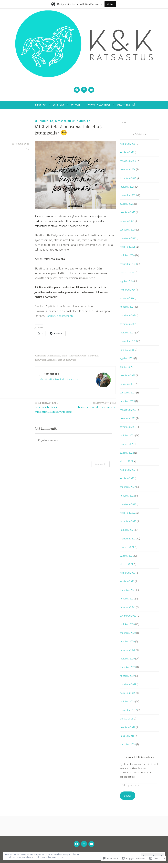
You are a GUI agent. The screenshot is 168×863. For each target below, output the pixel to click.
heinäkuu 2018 (127, 727)
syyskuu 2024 (127, 281)
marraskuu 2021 (128, 538)
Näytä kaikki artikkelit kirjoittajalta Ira (59, 379)
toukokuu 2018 (128, 744)
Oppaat (75, 104)
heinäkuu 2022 (127, 469)
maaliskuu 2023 (128, 409)
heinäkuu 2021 (127, 572)
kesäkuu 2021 (127, 581)
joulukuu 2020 (127, 624)
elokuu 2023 (126, 366)
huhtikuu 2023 (127, 401)
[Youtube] (91, 89)
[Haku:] (139, 122)
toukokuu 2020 (128, 632)
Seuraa (128, 795)
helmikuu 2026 (128, 169)
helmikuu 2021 (128, 607)
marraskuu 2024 (128, 264)
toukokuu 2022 (128, 486)
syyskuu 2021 (127, 555)
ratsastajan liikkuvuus (64, 360)
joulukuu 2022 (127, 435)
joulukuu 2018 (127, 701)
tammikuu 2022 (128, 521)
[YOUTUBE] (91, 844)
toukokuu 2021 (128, 590)
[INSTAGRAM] (84, 844)
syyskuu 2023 (127, 358)
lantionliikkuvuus (77, 355)
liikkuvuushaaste (43, 360)
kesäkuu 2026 (127, 152)
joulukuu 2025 (127, 186)
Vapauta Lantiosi (98, 104)
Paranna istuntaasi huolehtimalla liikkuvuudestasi (53, 407)
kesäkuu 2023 (127, 384)
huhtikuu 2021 (127, 598)
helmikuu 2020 (128, 650)
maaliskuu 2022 (128, 504)
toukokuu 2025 (128, 229)
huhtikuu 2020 (127, 641)
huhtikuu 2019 (127, 675)
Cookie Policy (57, 857)
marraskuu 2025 (128, 195)
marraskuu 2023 (128, 341)
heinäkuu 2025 (127, 212)
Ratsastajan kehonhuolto (72, 121)
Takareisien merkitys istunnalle (97, 405)
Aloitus (110, 4)
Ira (27, 149)
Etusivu (40, 104)
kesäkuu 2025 (127, 221)
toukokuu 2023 (128, 392)
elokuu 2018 (126, 718)
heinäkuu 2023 (127, 375)
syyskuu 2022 (127, 452)
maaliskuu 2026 (128, 160)
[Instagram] (84, 89)
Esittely (58, 104)
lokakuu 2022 (127, 444)
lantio (64, 355)
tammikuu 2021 (128, 615)
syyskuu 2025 (127, 203)
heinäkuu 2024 (127, 289)
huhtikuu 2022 (127, 495)
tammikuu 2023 (128, 426)
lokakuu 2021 (127, 547)
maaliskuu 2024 (128, 315)
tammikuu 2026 (128, 178)
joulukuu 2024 (127, 255)
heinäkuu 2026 (127, 143)
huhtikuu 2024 (127, 306)
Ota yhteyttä (126, 104)
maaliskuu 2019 (128, 684)
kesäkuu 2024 (127, 298)
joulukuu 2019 (127, 658)
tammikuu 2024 (128, 324)
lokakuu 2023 (127, 349)
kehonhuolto (44, 121)
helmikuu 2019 (128, 692)
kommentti (100, 464)
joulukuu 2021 (127, 529)
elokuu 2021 (126, 564)
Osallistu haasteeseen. (59, 316)
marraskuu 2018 (128, 710)
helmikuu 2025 (128, 246)
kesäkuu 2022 (127, 478)
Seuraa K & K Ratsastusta (139, 757)
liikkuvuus (93, 355)
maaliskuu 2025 (128, 238)
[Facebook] (76, 89)
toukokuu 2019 (128, 667)
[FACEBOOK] (76, 844)
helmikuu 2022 (128, 512)
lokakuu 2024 (127, 272)
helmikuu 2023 (128, 418)
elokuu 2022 (126, 461)
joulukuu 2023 (127, 332)
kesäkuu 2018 (127, 735)
